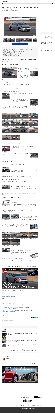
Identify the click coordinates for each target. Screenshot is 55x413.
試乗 (9, 5)
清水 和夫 (5, 290)
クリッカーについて (16, 405)
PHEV (12, 320)
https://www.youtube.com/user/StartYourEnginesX (9, 296)
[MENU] (52, 1)
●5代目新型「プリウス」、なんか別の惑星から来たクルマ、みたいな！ (14, 51)
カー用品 (44, 3)
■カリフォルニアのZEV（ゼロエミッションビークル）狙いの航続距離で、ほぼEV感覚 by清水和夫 (18, 49)
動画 (4, 320)
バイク (10, 3)
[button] (52, 4)
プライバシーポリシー (28, 405)
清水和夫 (17, 10)
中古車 (19, 3)
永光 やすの (22, 290)
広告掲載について (22, 405)
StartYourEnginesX (13, 290)
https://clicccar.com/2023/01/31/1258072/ (9, 308)
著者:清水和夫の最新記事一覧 (31, 363)
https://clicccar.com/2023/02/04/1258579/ (9, 303)
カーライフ (36, 3)
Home (27, 3)
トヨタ (2, 320)
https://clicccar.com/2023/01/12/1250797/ (9, 315)
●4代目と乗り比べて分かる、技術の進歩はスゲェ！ (11, 50)
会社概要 (33, 405)
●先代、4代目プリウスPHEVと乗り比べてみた (10, 54)
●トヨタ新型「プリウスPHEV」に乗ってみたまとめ (11, 55)
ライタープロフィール (38, 405)
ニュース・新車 (6, 5)
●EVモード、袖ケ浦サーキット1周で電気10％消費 (10, 52)
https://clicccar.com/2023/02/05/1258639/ (9, 305)
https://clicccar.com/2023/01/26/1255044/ (9, 311)
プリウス (6, 320)
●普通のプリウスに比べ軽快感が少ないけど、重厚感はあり (12, 53)
